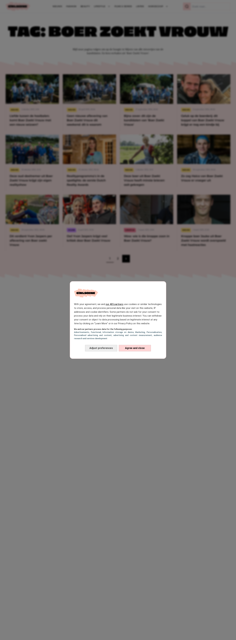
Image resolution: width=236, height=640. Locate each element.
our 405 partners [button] (114, 304)
